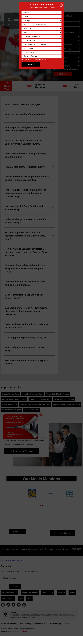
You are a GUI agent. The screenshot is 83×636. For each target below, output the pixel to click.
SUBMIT (30, 64)
